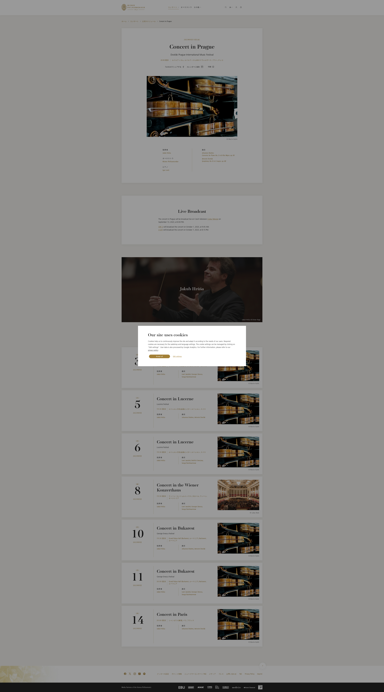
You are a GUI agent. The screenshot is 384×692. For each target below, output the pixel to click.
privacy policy (153, 350)
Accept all (159, 356)
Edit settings (177, 356)
